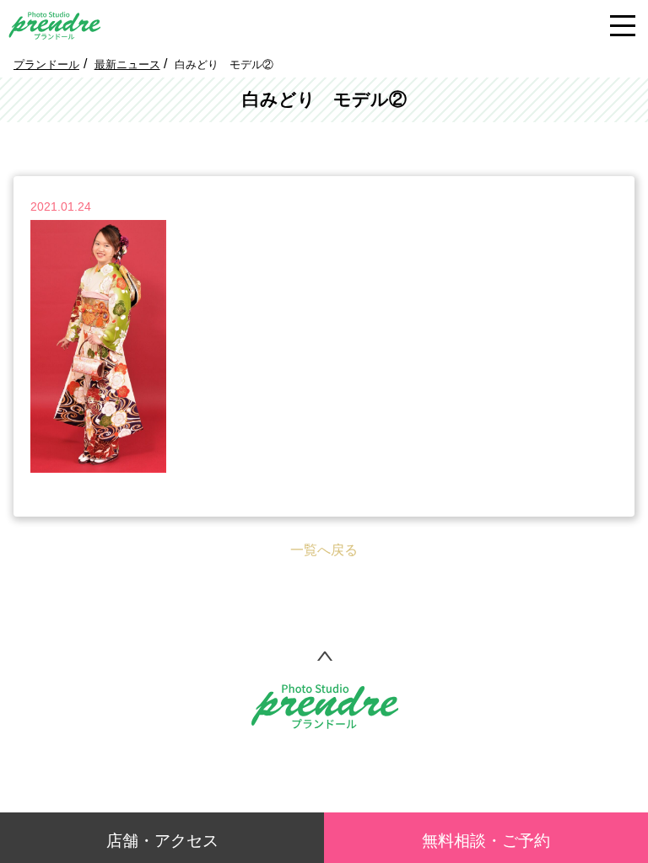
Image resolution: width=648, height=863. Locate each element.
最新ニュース (127, 64)
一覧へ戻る (324, 550)
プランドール (46, 64)
